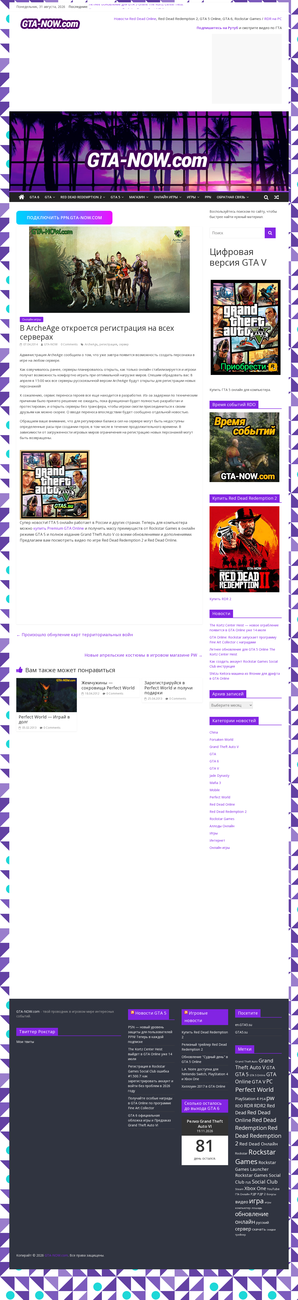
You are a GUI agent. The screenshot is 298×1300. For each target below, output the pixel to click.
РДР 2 (261, 1194)
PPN (208, 197)
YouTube (273, 1189)
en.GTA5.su (243, 1024)
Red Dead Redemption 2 (81, 197)
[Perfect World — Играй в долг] (46, 680)
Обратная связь (231, 197)
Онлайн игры (166, 197)
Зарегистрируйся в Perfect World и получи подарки (168, 687)
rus (248, 1182)
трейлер (240, 1234)
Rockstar (241, 1153)
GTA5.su (241, 1032)
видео (241, 1201)
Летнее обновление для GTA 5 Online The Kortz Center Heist (136, 6)
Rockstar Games (222, 819)
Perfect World (220, 797)
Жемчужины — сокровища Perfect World (108, 685)
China (214, 732)
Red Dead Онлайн (258, 1144)
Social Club (265, 1181)
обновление (251, 1214)
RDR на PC (273, 18)
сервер (124, 344)
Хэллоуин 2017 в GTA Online (203, 1086)
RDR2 (260, 1105)
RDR (248, 1105)
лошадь (257, 1208)
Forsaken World (221, 739)
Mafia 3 (215, 783)
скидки (271, 1229)
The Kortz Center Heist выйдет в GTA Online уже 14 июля (150, 1054)
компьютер (243, 1208)
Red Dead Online (142, 18)
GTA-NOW (51, 344)
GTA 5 (115, 197)
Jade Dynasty (219, 775)
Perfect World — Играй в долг (44, 719)
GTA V (214, 768)
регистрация (108, 344)
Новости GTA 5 (150, 1013)
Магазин (137, 197)
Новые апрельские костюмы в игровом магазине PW (144, 655)
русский (262, 1222)
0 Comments (69, 344)
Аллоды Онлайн (222, 826)
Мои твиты (25, 1041)
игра (256, 1200)
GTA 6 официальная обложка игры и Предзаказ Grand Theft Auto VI (149, 1120)
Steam (239, 1189)
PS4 (262, 1098)
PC (269, 1081)
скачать (259, 1229)
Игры (191, 197)
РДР (254, 1194)
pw (270, 1098)
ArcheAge (91, 344)
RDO (239, 1105)
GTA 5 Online (257, 1075)
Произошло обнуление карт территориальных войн (74, 634)
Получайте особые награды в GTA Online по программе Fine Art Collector (150, 1103)
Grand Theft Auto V (224, 746)
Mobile (215, 790)
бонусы (271, 1194)
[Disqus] (109, 801)
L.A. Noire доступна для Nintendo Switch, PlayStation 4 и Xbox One (205, 1074)
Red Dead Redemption (255, 1123)
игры (268, 1202)
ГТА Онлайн (242, 1194)
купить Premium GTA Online (58, 528)
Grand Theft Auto (246, 1061)
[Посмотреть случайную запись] (276, 197)
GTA (48, 197)
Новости (121, 18)
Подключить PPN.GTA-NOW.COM (64, 217)
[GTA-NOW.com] (149, 114)
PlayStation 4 (247, 1098)
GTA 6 (34, 197)
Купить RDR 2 (220, 599)
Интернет (217, 840)
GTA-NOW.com (28, 1011)
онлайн (245, 1221)
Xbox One (255, 1188)
